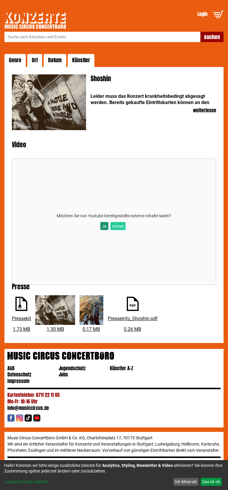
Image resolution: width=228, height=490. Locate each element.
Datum (55, 60)
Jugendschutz (72, 368)
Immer (118, 226)
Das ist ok (211, 481)
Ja (104, 226)
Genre (15, 60)
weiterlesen (204, 111)
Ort (35, 60)
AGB (11, 368)
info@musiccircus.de (28, 408)
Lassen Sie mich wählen (26, 481)
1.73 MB (21, 329)
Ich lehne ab (186, 481)
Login (202, 14)
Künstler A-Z (121, 368)
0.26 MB (132, 329)
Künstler (81, 60)
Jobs (63, 374)
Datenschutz (19, 374)
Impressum (18, 381)
